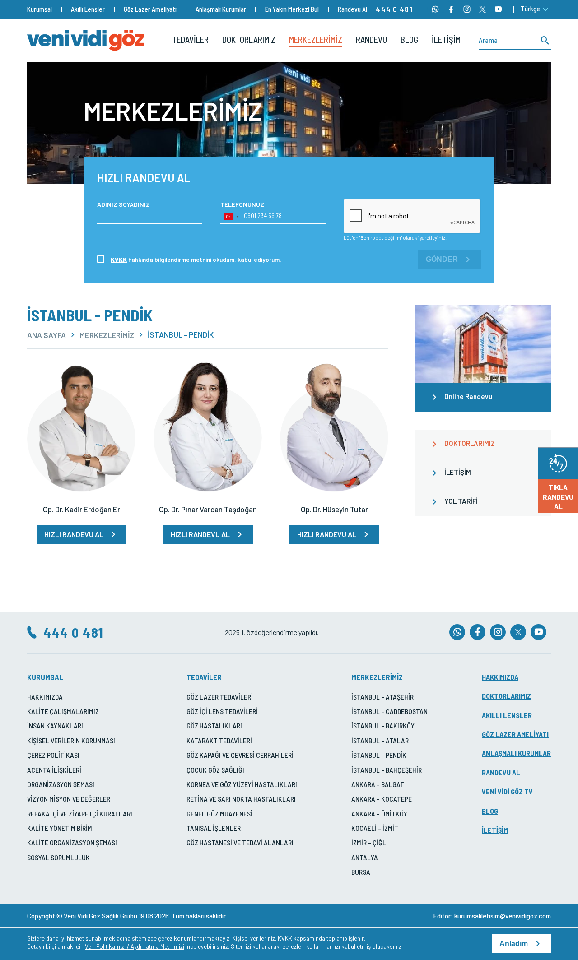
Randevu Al (352, 9)
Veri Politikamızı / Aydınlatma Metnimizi (134, 946)
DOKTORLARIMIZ (248, 39)
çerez (165, 938)
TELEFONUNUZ (242, 204)
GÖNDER (442, 259)
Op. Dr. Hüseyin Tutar (334, 509)
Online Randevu (468, 396)
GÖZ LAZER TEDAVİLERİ (219, 696)
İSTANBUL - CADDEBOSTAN (389, 711)
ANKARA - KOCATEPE (381, 798)
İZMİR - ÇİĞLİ (369, 842)
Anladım (513, 943)
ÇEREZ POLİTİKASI (53, 755)
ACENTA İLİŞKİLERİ (54, 769)
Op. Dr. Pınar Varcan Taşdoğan (208, 509)
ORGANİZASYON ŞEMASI (60, 784)
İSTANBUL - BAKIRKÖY (383, 725)
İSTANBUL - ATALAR (380, 740)
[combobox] (231, 216)
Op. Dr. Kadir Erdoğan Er (81, 509)
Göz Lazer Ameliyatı (150, 9)
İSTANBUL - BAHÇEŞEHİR (386, 769)
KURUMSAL (45, 677)
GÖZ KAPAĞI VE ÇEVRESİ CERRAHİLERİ (240, 755)
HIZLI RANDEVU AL (73, 534)
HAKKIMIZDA (45, 696)
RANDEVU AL (501, 772)
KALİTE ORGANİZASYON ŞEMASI (72, 842)
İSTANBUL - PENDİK (378, 755)
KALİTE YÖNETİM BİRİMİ (60, 828)
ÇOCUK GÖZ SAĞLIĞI (215, 769)
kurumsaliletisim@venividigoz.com (502, 916)
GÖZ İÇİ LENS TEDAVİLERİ (222, 711)
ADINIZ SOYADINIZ (123, 204)
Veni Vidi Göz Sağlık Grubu (100, 916)
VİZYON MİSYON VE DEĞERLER (68, 798)
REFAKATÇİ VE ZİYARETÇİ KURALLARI (79, 813)
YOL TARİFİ (461, 501)
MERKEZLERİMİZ (315, 39)
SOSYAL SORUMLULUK (58, 857)
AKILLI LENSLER (507, 715)
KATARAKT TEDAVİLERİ (219, 740)
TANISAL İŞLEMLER (213, 828)
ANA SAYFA (46, 335)
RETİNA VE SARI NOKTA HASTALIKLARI (241, 798)
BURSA (360, 871)
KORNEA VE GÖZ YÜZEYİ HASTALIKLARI (241, 784)
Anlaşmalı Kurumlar (221, 9)
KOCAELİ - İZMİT (374, 828)
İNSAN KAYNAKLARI (55, 725)
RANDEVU (371, 39)
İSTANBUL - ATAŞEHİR (382, 696)
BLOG (409, 39)
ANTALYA (364, 857)
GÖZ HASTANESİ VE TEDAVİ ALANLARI (240, 842)
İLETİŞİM (446, 39)
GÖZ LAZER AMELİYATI (515, 734)
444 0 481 (394, 9)
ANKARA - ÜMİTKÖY (379, 813)
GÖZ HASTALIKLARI (214, 725)
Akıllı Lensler (88, 9)
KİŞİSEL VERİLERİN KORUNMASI (71, 740)
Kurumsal (39, 9)
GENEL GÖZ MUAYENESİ (219, 813)
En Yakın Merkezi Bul (292, 9)
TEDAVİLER (190, 39)
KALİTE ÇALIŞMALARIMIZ (63, 711)
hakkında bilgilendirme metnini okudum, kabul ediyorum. (196, 259)
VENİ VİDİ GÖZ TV (507, 791)
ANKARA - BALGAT (377, 784)
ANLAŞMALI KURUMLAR (516, 753)
